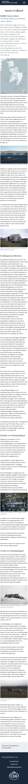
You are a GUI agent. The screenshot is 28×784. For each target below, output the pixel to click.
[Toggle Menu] (24, 2)
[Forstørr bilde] (26, 147)
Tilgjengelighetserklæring (14, 767)
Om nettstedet (14, 761)
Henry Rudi (3, 709)
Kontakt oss (14, 764)
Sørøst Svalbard (13, 16)
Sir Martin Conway (20, 171)
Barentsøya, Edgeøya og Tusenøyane (13, 18)
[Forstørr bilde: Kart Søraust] (26, 60)
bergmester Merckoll (18, 724)
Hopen (3, 21)
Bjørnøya (9, 21)
